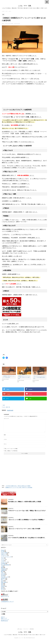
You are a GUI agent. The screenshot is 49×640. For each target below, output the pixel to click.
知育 (4, 405)
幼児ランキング (5, 596)
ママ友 (2, 560)
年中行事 (3, 574)
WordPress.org (4, 620)
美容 (2, 585)
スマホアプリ (4, 555)
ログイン (3, 616)
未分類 (2, 575)
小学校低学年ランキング (7, 601)
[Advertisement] (24, 95)
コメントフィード (5, 619)
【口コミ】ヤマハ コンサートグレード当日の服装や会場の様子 (39, 377)
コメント (6, 418)
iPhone (2, 550)
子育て (2, 572)
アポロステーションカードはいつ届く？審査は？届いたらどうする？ (27, 510)
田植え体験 (3, 582)
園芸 (2, 571)
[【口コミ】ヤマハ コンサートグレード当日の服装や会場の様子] (40, 371)
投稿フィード (4, 618)
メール (5, 439)
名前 (5, 434)
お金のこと (3, 554)
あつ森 (2, 551)
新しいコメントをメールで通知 (11, 448)
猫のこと (3, 579)
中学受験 (3, 563)
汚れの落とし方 (4, 576)
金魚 (2, 587)
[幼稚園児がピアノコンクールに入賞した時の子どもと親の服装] (24, 371)
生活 (2, 580)
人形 (2, 566)
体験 (7, 407)
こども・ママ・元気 (24, 6)
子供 (9, 407)
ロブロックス (4, 562)
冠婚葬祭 (3, 570)
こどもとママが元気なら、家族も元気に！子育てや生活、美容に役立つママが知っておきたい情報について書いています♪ (24, 634)
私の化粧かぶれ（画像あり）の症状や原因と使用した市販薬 (24, 501)
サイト (5, 444)
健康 (2, 567)
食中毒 (2, 589)
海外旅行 (3, 578)
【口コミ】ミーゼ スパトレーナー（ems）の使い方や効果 (24, 528)
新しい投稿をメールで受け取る (11, 450)
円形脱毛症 (3, 568)
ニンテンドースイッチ (6, 556)
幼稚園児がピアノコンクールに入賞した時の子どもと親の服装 (24, 377)
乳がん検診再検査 (5, 564)
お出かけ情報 (4, 552)
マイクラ (3, 559)
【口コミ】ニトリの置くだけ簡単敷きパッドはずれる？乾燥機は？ (26, 519)
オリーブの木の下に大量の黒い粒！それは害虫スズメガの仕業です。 (27, 537)
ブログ (2, 558)
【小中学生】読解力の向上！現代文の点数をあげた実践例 (17, 485)
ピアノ (4, 407)
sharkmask (10, 410)
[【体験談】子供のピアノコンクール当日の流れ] (9, 371)
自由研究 (3, 586)
